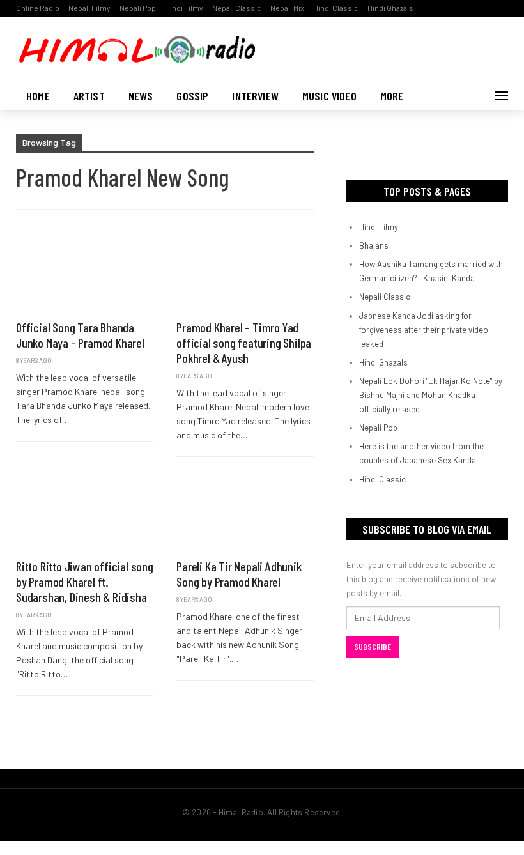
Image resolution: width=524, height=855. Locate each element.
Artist (89, 96)
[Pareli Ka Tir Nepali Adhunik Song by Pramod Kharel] (245, 511)
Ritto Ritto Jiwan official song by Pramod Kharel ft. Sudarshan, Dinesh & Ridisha (84, 581)
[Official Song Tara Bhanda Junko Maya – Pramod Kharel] (84, 271)
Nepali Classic (236, 7)
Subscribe (372, 647)
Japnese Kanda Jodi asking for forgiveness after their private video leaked (423, 330)
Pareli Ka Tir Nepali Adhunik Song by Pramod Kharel (238, 573)
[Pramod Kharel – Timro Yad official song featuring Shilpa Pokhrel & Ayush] (245, 271)
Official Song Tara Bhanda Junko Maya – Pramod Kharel (80, 335)
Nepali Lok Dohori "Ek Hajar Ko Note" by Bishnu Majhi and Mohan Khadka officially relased (430, 395)
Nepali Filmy (89, 7)
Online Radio (37, 7)
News (140, 96)
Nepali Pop (137, 7)
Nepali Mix (287, 7)
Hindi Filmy (184, 7)
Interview (255, 96)
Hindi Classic (335, 7)
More (392, 96)
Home (38, 96)
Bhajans (374, 245)
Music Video (329, 96)
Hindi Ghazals (390, 7)
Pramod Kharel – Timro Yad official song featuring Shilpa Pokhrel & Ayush (243, 343)
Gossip (192, 96)
